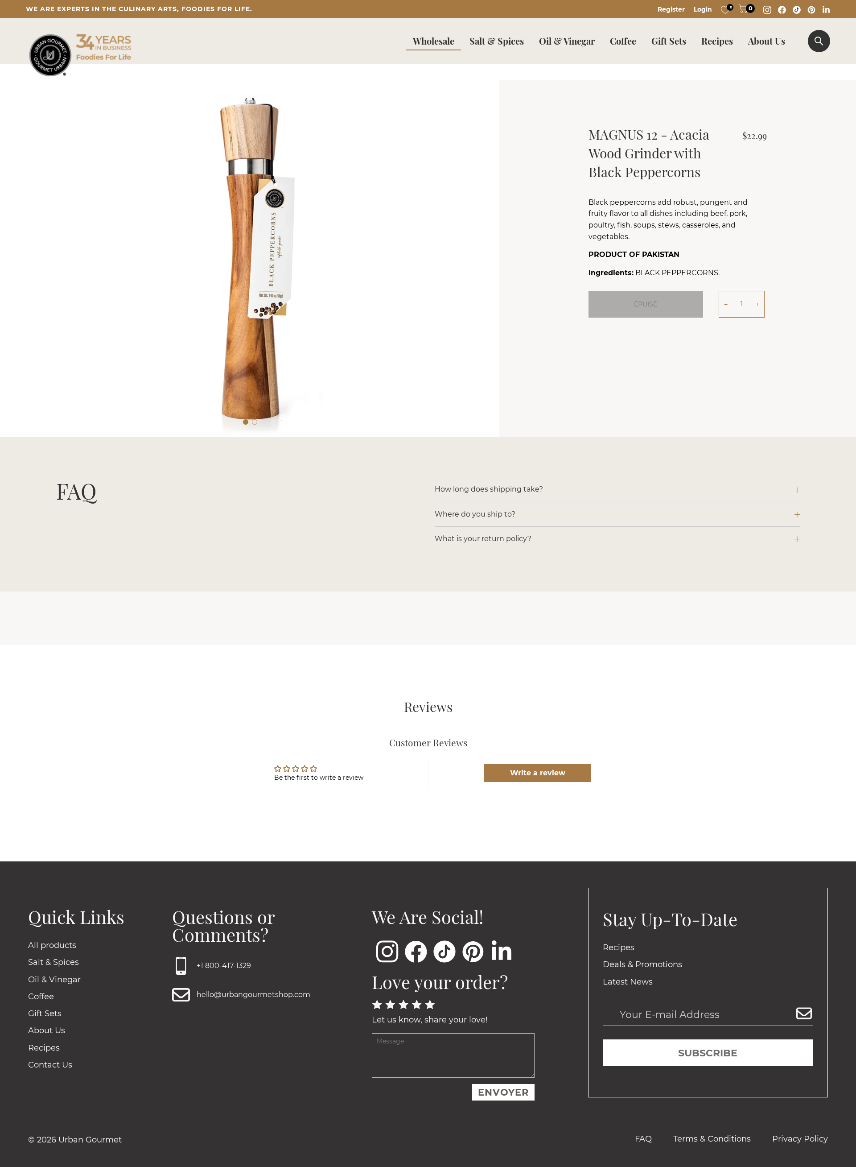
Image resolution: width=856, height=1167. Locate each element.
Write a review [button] (537, 773)
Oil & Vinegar (567, 41)
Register (671, 9)
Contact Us (50, 1065)
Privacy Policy (800, 1139)
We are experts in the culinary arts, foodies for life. (139, 9)
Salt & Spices (496, 41)
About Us (766, 41)
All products (52, 945)
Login (703, 9)
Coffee (623, 41)
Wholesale (433, 41)
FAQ (643, 1139)
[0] (725, 9)
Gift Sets (668, 41)
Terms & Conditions (712, 1139)
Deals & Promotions (642, 964)
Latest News (628, 982)
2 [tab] (254, 422)
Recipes (717, 41)
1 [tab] (245, 422)
